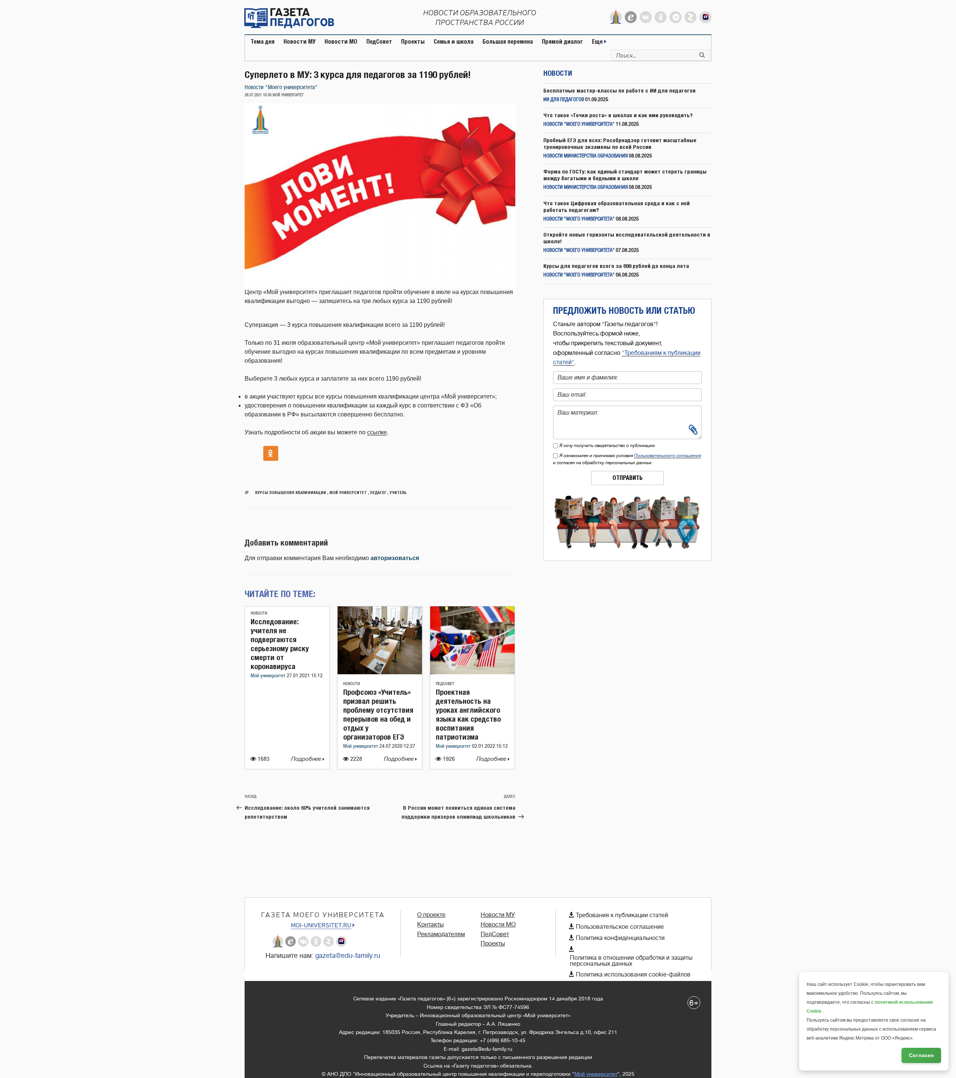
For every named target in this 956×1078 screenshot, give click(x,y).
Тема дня (262, 41)
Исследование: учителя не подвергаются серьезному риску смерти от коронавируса (280, 644)
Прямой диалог (562, 41)
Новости (259, 613)
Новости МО (341, 41)
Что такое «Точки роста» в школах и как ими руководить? (618, 115)
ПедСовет (379, 41)
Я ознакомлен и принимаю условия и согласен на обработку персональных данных (627, 459)
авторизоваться (394, 558)
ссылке (377, 432)
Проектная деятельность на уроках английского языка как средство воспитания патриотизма (468, 714)
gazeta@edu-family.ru (347, 955)
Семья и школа (454, 41)
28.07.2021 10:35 (258, 95)
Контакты (430, 924)
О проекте (431, 915)
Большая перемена (507, 41)
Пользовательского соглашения (667, 455)
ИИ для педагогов (563, 99)
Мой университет (269, 676)
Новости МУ (299, 41)
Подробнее (307, 759)
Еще (598, 41)
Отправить (627, 477)
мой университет (348, 492)
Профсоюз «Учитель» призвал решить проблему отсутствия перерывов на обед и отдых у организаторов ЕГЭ (378, 714)
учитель (398, 492)
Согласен (921, 1055)
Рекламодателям (441, 934)
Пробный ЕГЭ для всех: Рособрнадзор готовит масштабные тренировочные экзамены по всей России (619, 143)
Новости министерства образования (585, 156)
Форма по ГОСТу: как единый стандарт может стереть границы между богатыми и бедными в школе (625, 174)
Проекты (413, 41)
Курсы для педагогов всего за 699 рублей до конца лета (616, 266)
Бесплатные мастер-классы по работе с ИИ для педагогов (619, 90)
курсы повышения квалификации (290, 492)
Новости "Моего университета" (281, 87)
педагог (378, 492)
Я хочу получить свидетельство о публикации (607, 445)
